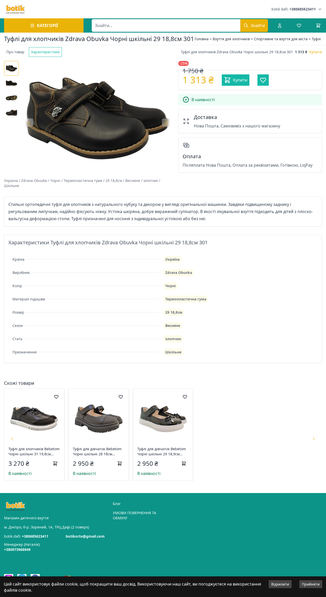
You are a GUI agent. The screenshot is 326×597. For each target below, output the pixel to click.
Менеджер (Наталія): (22, 547)
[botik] (15, 9)
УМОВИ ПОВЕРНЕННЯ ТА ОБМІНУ (134, 515)
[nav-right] (314, 439)
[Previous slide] (29, 122)
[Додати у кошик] (55, 463)
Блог (117, 503)
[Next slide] (166, 122)
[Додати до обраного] (56, 397)
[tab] (15, 52)
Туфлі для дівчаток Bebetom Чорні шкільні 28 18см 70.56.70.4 (97, 451)
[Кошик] (318, 25)
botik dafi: (293, 9)
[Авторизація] (279, 25)
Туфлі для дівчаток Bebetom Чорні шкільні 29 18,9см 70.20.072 (161, 451)
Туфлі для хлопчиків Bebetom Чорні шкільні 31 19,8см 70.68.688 (34, 451)
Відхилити (280, 584)
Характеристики (45, 51)
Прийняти (311, 584)
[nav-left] (12, 439)
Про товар (15, 51)
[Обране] (299, 25)
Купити (315, 51)
